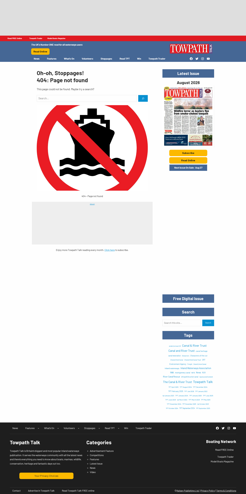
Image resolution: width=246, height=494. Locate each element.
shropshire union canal (189, 377)
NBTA (193, 373)
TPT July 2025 (208, 396)
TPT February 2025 (175, 391)
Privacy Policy (208, 490)
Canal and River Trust (181, 350)
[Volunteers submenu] (78, 428)
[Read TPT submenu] (118, 428)
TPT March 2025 (194, 400)
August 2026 (188, 82)
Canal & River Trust (194, 345)
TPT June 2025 (170, 400)
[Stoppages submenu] (99, 428)
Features (94, 459)
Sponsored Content (206, 377)
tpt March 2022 (182, 400)
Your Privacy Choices (46, 475)
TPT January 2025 (195, 396)
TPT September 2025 (203, 408)
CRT (203, 360)
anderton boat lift (175, 346)
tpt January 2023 (168, 396)
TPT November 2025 (189, 404)
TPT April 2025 (174, 387)
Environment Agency (177, 364)
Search (208, 323)
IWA (172, 372)
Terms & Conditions (226, 490)
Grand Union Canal (199, 364)
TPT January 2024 (181, 396)
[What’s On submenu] (58, 428)
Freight (189, 364)
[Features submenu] (38, 428)
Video (93, 472)
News (198, 372)
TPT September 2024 (187, 408)
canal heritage (201, 351)
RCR (204, 372)
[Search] (143, 98)
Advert (92, 204)
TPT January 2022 (201, 391)
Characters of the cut (198, 356)
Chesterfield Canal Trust (192, 360)
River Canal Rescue (171, 376)
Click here (109, 249)
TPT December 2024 (200, 387)
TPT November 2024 (174, 404)
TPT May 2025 (205, 400)
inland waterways (172, 368)
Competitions (97, 455)
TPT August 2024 (186, 387)
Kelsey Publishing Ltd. (188, 490)
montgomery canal (182, 372)
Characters (185, 356)
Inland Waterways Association (196, 368)
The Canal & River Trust (177, 382)
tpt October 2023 (203, 404)
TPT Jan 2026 (189, 391)
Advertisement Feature (102, 450)
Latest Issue (96, 463)
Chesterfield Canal (176, 360)
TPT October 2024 (172, 408)
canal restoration (174, 356)
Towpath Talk (203, 382)
